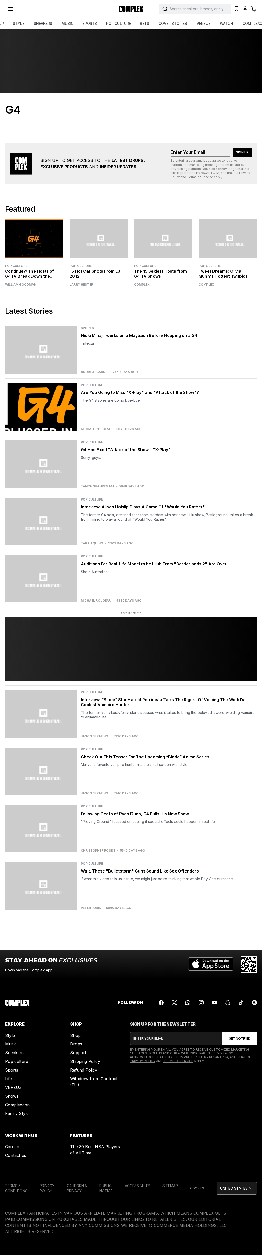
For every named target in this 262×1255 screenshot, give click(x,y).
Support (78, 1052)
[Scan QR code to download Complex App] (249, 964)
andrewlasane (94, 372)
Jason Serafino (94, 736)
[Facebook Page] (161, 1002)
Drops (76, 1044)
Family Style (17, 1113)
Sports (11, 1070)
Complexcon (17, 1104)
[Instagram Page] (201, 1002)
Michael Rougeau (96, 429)
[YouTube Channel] (214, 1002)
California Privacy (77, 1188)
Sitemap (170, 1185)
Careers (12, 1146)
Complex (142, 284)
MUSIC (67, 23)
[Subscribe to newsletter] (239, 1038)
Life (8, 1078)
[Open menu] (10, 9)
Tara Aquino (92, 543)
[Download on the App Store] (210, 964)
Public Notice (106, 1188)
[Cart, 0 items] (254, 9)
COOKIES (197, 1188)
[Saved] (236, 9)
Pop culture (16, 1061)
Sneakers (14, 1052)
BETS (144, 23)
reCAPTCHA (210, 173)
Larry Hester (81, 284)
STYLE (18, 23)
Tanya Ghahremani (97, 486)
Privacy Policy (142, 1061)
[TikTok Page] (241, 1002)
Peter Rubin (91, 908)
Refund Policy (83, 1070)
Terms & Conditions (16, 1188)
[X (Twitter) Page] (174, 1002)
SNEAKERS (43, 23)
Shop (75, 1035)
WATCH (226, 23)
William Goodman (20, 284)
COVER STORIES (173, 23)
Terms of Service (200, 177)
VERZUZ (203, 23)
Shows (11, 1096)
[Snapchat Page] (227, 1002)
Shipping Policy (85, 1061)
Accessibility (137, 1185)
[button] (237, 1188)
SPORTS (89, 23)
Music (11, 1044)
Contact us (15, 1155)
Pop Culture (16, 266)
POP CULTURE (118, 23)
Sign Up (242, 152)
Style (10, 1035)
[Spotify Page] (254, 1002)
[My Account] (245, 9)
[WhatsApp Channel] (187, 1002)
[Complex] (131, 9)
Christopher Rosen (98, 850)
